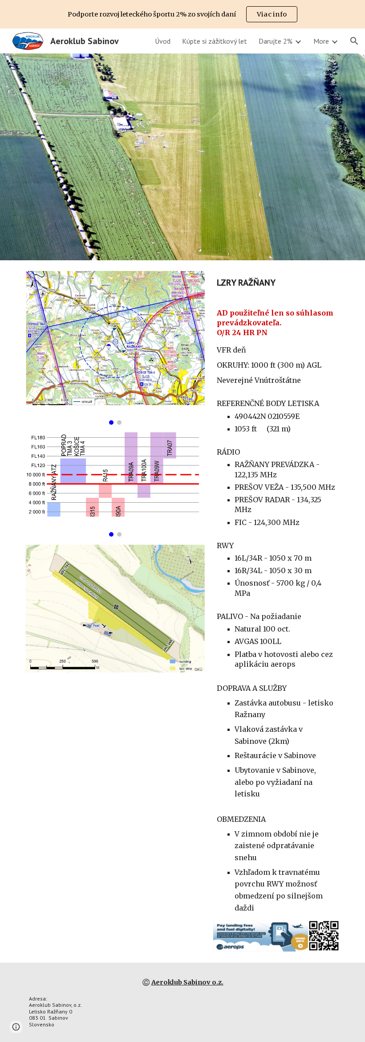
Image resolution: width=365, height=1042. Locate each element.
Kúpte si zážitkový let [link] (214, 41)
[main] (276, 283)
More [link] (321, 41)
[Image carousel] (115, 348)
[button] (354, 41)
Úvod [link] (162, 41)
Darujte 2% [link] (275, 41)
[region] (182, 14)
